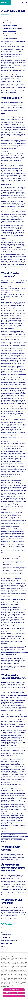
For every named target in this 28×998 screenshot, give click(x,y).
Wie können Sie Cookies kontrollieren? (12, 28)
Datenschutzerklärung (6, 669)
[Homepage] (5, 2)
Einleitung (5, 20)
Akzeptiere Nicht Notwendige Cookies (14, 995)
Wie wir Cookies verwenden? (10, 25)
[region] (14, 975)
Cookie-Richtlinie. (4, 983)
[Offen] (23, 2)
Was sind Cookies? (7, 22)
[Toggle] (26, 2)
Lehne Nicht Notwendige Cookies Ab (14, 992)
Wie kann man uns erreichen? (10, 38)
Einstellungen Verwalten (14, 989)
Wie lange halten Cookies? (9, 31)
